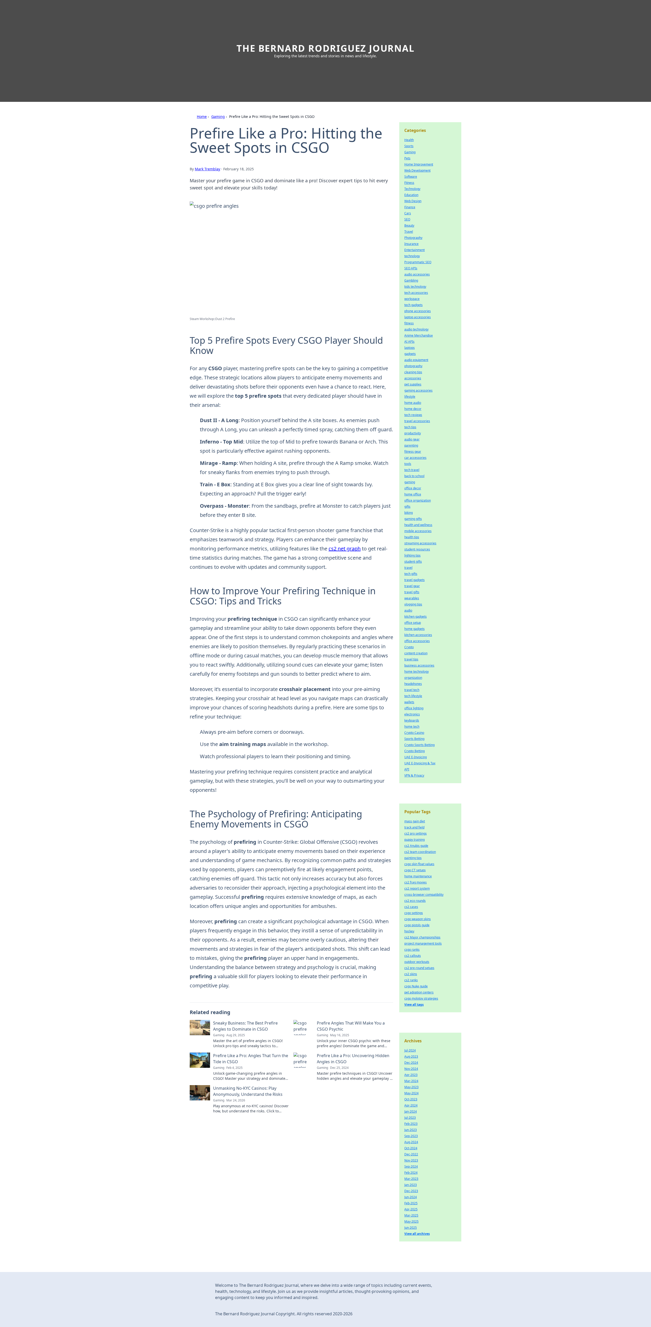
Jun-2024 (410, 1197)
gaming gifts (413, 519)
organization (413, 677)
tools (407, 464)
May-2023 (411, 1087)
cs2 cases (411, 907)
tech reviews (413, 415)
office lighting (413, 708)
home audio (412, 402)
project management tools (423, 943)
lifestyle (409, 396)
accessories (412, 378)
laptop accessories (417, 317)
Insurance (411, 244)
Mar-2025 (411, 1215)
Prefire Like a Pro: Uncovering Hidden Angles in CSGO (353, 1059)
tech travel (411, 470)
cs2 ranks (411, 980)
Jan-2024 (410, 1111)
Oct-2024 (410, 1148)
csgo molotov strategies (421, 998)
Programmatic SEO (417, 262)
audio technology (416, 329)
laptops (409, 347)
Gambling (411, 280)
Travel (408, 231)
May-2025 (411, 1221)
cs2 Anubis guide (416, 846)
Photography (413, 238)
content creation (415, 653)
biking (408, 512)
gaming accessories (418, 390)
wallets (409, 702)
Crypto (409, 647)
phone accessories (417, 311)
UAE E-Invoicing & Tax (419, 763)
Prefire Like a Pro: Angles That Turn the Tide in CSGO (250, 1059)
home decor (412, 409)
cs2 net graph (345, 548)
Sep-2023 (411, 1136)
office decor (412, 488)
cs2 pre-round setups (419, 968)
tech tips (410, 427)
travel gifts (411, 592)
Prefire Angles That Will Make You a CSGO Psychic (351, 1026)
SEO (407, 219)
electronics (412, 714)
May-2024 (411, 1093)
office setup (412, 622)
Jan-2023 (410, 1185)
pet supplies (412, 384)
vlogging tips (413, 604)
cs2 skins (410, 974)
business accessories (419, 665)
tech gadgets (413, 305)
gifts (407, 506)
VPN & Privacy (414, 775)
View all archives (417, 1234)
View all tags (414, 1004)
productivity (412, 433)
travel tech (411, 690)
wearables (411, 598)
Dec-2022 (411, 1154)
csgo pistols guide (417, 925)
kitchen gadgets (415, 616)
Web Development (417, 170)
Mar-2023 (411, 1179)
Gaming (218, 116)
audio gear (412, 439)
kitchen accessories (418, 635)
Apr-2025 (411, 1209)
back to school (414, 476)
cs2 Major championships (422, 937)
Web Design (412, 201)
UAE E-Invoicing (415, 757)
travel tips (411, 659)
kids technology (415, 286)
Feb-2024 (411, 1172)
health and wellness (418, 525)
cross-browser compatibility (423, 894)
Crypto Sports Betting (419, 745)
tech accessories (416, 293)
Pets (407, 158)
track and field (414, 827)
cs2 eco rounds (415, 901)
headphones (413, 684)
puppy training (414, 839)
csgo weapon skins (417, 919)
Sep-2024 (411, 1166)
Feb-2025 (411, 1203)
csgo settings (413, 913)
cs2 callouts (412, 955)
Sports (408, 146)
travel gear (412, 586)
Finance (409, 207)
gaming (409, 482)
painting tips (413, 858)
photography (413, 366)
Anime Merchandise (418, 335)
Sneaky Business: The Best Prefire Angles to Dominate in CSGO (245, 1026)
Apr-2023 (411, 1075)
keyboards (411, 720)
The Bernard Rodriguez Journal (325, 48)
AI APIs (409, 341)
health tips (411, 537)
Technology (412, 189)
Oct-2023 (410, 1099)
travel (408, 567)
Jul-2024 (410, 1050)
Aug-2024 (411, 1142)
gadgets (410, 354)
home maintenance (418, 876)
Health (409, 140)
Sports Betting (414, 739)
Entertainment (414, 250)
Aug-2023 (411, 1056)
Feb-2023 (411, 1124)
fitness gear (412, 451)
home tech (411, 726)
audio (408, 610)
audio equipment (416, 360)
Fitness (409, 183)
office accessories (417, 641)
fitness (409, 323)
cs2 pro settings (415, 833)
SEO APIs (410, 268)
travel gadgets (414, 580)
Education (411, 195)
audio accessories (417, 274)
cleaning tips (413, 372)
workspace (412, 299)
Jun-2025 (410, 1227)
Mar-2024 (411, 1081)
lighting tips (412, 555)
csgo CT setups (415, 870)
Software (410, 176)
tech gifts (410, 574)
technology (412, 256)
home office (412, 494)
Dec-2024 (411, 1062)
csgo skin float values (419, 864)
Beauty (409, 225)
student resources (417, 549)
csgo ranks (412, 949)
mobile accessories (418, 531)
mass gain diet (414, 821)
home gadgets (414, 629)
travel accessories (417, 421)
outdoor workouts (416, 962)
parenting (411, 445)
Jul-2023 (410, 1117)
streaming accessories (420, 543)
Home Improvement (418, 164)
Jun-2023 (410, 1130)
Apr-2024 (411, 1105)
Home (202, 116)
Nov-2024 (411, 1069)
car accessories (415, 457)
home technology (416, 671)
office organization (417, 500)
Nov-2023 (411, 1160)
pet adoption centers (419, 992)
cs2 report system (417, 888)
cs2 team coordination (420, 852)
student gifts (413, 561)
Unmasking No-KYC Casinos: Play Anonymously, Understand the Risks (248, 1091)
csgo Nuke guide (416, 986)
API (406, 769)
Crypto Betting (414, 751)
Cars (407, 213)
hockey (409, 931)
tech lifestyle (413, 696)
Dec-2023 (411, 1191)
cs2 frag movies (415, 882)
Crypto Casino (414, 732)
